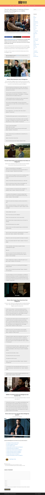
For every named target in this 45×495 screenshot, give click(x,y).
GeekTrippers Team (12, 459)
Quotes (34, 41)
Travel (34, 5)
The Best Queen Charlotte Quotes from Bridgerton (14, 449)
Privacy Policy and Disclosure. (28, 33)
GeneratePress (14, 493)
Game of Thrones (18, 5)
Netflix (34, 36)
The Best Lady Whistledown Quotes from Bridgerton (14, 455)
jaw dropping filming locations (11, 39)
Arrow (34, 16)
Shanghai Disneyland (36, 44)
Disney (13, 5)
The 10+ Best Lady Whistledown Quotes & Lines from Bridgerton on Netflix (15, 465)
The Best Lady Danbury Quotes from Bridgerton (13, 451)
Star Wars (29, 5)
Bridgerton (34, 17)
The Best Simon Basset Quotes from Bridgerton (13, 452)
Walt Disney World (35, 56)
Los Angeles (35, 32)
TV (33, 49)
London (34, 29)
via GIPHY (5, 158)
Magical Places (35, 33)
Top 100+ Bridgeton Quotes (10, 445)
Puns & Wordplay (35, 40)
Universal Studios (35, 52)
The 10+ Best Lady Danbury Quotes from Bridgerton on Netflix (13, 464)
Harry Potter (22, 5)
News (34, 37)
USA (34, 53)
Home (10, 5)
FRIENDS (34, 24)
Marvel (26, 5)
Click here (17, 55)
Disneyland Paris (35, 21)
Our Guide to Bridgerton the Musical (12, 444)
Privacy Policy (39, 493)
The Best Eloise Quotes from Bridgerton (12, 448)
